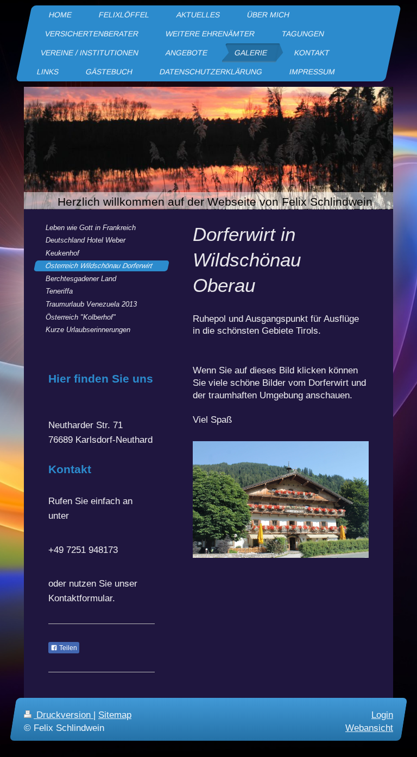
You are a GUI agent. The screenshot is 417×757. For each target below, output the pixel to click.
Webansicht (369, 727)
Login (382, 715)
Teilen (67, 648)
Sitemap (114, 715)
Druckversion (63, 715)
